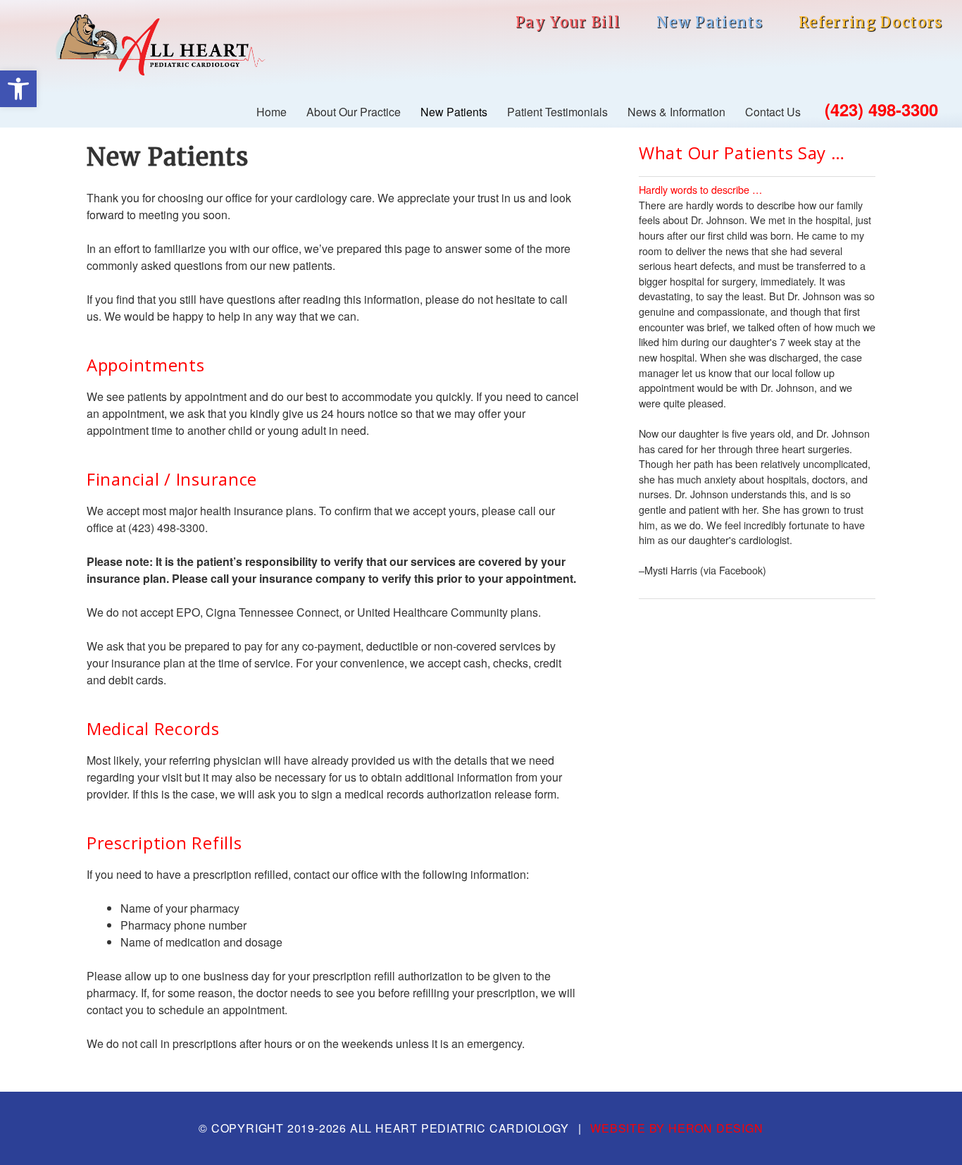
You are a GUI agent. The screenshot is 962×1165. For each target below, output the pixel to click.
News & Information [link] (676, 112)
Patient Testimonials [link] (557, 112)
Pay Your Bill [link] (568, 22)
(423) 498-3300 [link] (881, 109)
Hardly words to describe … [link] (700, 189)
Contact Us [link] (773, 112)
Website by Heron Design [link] (676, 1128)
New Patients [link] (709, 22)
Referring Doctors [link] (871, 22)
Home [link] (271, 112)
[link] (18, 88)
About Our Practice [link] (353, 112)
